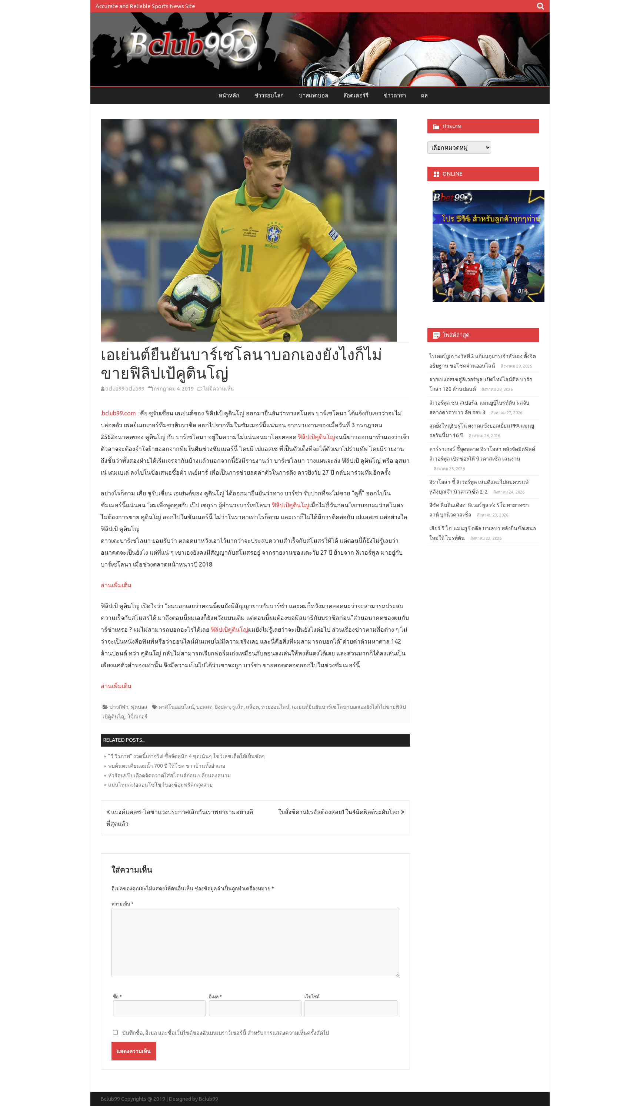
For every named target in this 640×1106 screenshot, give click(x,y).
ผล (424, 95)
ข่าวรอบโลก (269, 95)
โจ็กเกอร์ (137, 717)
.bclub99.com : (120, 413)
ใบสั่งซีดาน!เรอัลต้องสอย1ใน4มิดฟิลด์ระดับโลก (339, 811)
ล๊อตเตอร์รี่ (356, 95)
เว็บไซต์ (312, 996)
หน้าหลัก (229, 95)
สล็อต (252, 707)
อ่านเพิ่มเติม (116, 585)
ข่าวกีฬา (119, 707)
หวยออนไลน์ (275, 707)
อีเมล (215, 996)
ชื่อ (117, 996)
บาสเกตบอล (313, 95)
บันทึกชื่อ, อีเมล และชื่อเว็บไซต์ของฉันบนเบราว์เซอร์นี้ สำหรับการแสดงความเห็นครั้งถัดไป (225, 1033)
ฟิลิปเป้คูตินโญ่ (316, 437)
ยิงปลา (222, 707)
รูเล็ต (238, 707)
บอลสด (204, 707)
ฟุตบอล (139, 707)
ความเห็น (122, 903)
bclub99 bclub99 (125, 389)
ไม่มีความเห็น (218, 389)
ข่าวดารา (395, 95)
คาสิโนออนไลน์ (176, 707)
